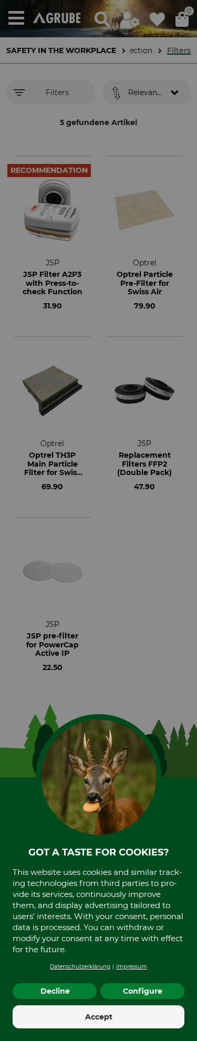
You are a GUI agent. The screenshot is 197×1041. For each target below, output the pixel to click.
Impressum (131, 966)
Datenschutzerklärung (80, 966)
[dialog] (98, 520)
